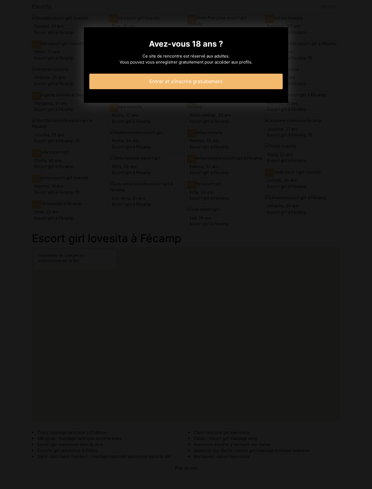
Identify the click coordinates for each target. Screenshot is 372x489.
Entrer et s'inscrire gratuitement (186, 81)
